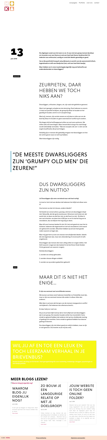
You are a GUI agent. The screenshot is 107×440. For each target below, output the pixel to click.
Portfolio (82, 3)
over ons (90, 3)
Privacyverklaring (41, 438)
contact (96, 3)
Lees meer (15, 413)
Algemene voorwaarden (78, 438)
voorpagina (73, 3)
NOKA (8, 438)
